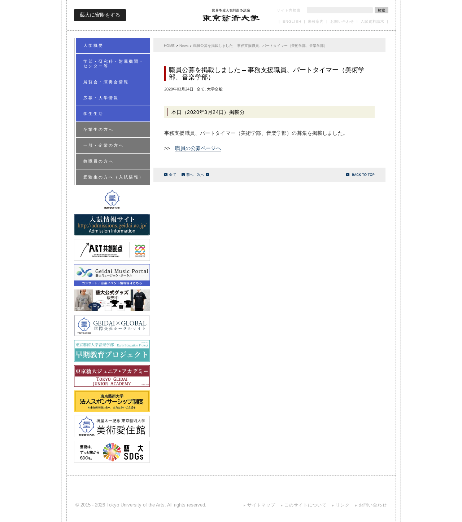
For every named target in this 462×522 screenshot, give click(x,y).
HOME (169, 46)
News (183, 46)
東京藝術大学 (231, 15)
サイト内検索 (289, 10)
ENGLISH (292, 21)
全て (172, 175)
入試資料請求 (372, 21)
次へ (200, 175)
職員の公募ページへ (198, 148)
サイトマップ (261, 505)
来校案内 (316, 21)
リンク (343, 505)
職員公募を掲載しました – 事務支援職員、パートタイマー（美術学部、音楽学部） (260, 46)
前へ (189, 175)
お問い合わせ (342, 21)
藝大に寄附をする (100, 15)
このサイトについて (305, 505)
